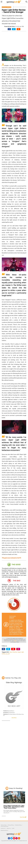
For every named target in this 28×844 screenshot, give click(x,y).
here (15, 640)
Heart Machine (13, 652)
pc (6, 653)
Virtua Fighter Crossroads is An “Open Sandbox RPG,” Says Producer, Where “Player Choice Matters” (14, 807)
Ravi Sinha (12, 26)
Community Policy (4, 826)
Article (4, 7)
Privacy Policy (11, 825)
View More (14, 717)
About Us (9, 828)
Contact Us (3, 828)
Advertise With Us (4, 830)
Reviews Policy (18, 825)
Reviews (9, 7)
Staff (13, 828)
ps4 (9, 653)
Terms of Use (3, 825)
